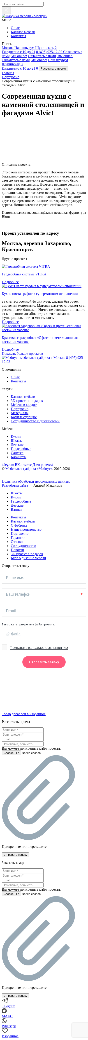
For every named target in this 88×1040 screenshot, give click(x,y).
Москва (8, 48)
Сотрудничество (23, 546)
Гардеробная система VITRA (24, 274)
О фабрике (19, 525)
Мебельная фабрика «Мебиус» (28, 469)
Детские (17, 445)
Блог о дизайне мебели (28, 558)
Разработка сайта (15, 485)
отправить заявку (15, 854)
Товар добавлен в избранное (24, 714)
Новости (17, 550)
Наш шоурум (29, 50)
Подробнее (10, 282)
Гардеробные (21, 449)
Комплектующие (24, 417)
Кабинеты (18, 457)
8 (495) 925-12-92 (49, 52)
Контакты (18, 36)
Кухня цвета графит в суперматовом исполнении (40, 294)
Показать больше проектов (22, 353)
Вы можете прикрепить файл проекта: (31, 748)
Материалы (19, 413)
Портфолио (19, 409)
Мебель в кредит (24, 405)
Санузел (17, 453)
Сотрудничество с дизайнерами (35, 421)
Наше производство (26, 529)
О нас (15, 28)
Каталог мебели (23, 32)
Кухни (16, 436)
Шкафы (17, 440)
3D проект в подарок (27, 401)
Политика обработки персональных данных (36, 481)
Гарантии (18, 537)
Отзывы (17, 542)
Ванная (16, 509)
